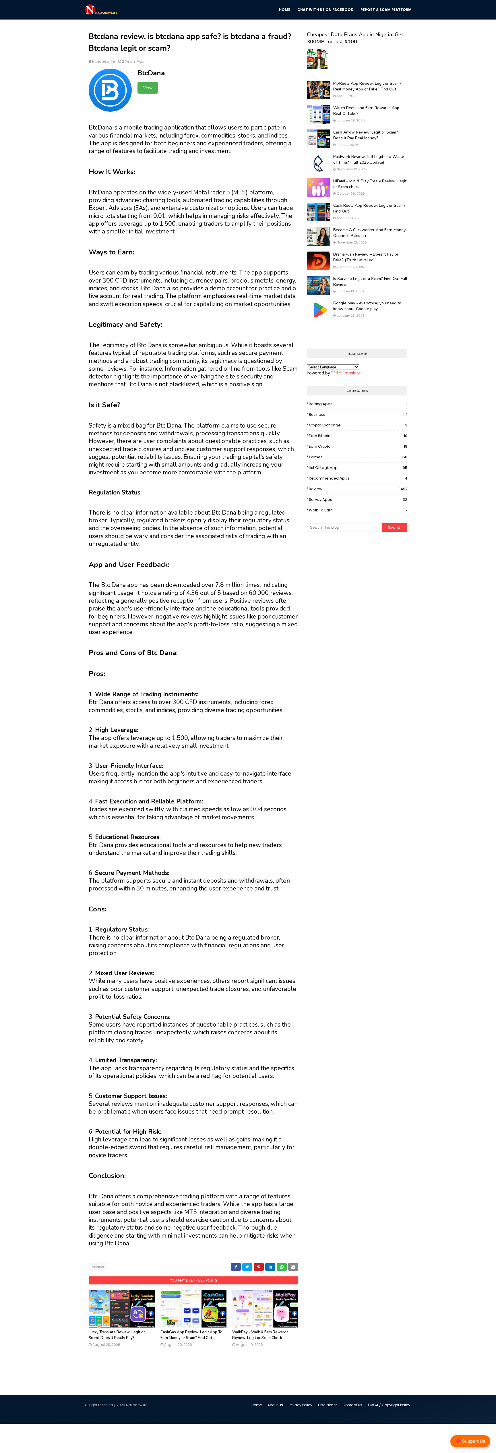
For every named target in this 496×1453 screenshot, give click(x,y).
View (147, 88)
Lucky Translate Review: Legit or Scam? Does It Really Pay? (117, 1335)
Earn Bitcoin (358, 435)
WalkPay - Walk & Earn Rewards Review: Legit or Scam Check (260, 1335)
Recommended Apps (358, 478)
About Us (275, 1404)
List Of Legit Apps (358, 467)
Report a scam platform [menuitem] (386, 9)
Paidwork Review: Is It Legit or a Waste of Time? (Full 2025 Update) (368, 159)
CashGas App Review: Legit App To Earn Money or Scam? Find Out (191, 1335)
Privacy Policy (300, 1404)
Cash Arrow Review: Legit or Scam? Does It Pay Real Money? (365, 135)
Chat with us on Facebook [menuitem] (325, 9)
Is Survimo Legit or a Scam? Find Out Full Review (370, 281)
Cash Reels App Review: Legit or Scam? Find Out (369, 208)
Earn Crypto (358, 446)
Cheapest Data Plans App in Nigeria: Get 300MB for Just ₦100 (355, 38)
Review (98, 1267)
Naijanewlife (103, 61)
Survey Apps (358, 499)
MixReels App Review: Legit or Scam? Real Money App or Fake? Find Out (367, 86)
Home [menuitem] (284, 9)
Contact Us (352, 1404)
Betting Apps (358, 404)
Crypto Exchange (358, 425)
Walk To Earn (358, 510)
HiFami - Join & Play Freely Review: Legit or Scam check (369, 184)
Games (358, 457)
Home (256, 1404)
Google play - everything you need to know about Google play (367, 306)
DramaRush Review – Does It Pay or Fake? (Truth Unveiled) (365, 257)
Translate (351, 373)
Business (358, 414)
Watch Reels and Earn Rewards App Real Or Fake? (366, 110)
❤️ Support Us (470, 1441)
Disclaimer (327, 1404)
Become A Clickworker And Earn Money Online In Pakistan (369, 232)
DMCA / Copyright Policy (389, 1404)
